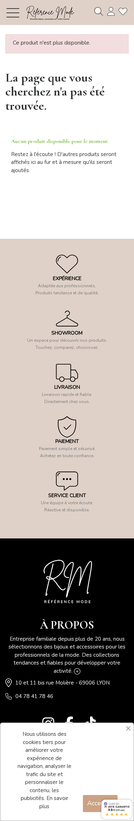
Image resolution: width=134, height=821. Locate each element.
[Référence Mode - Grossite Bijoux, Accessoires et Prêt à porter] (50, 12)
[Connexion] (110, 11)
